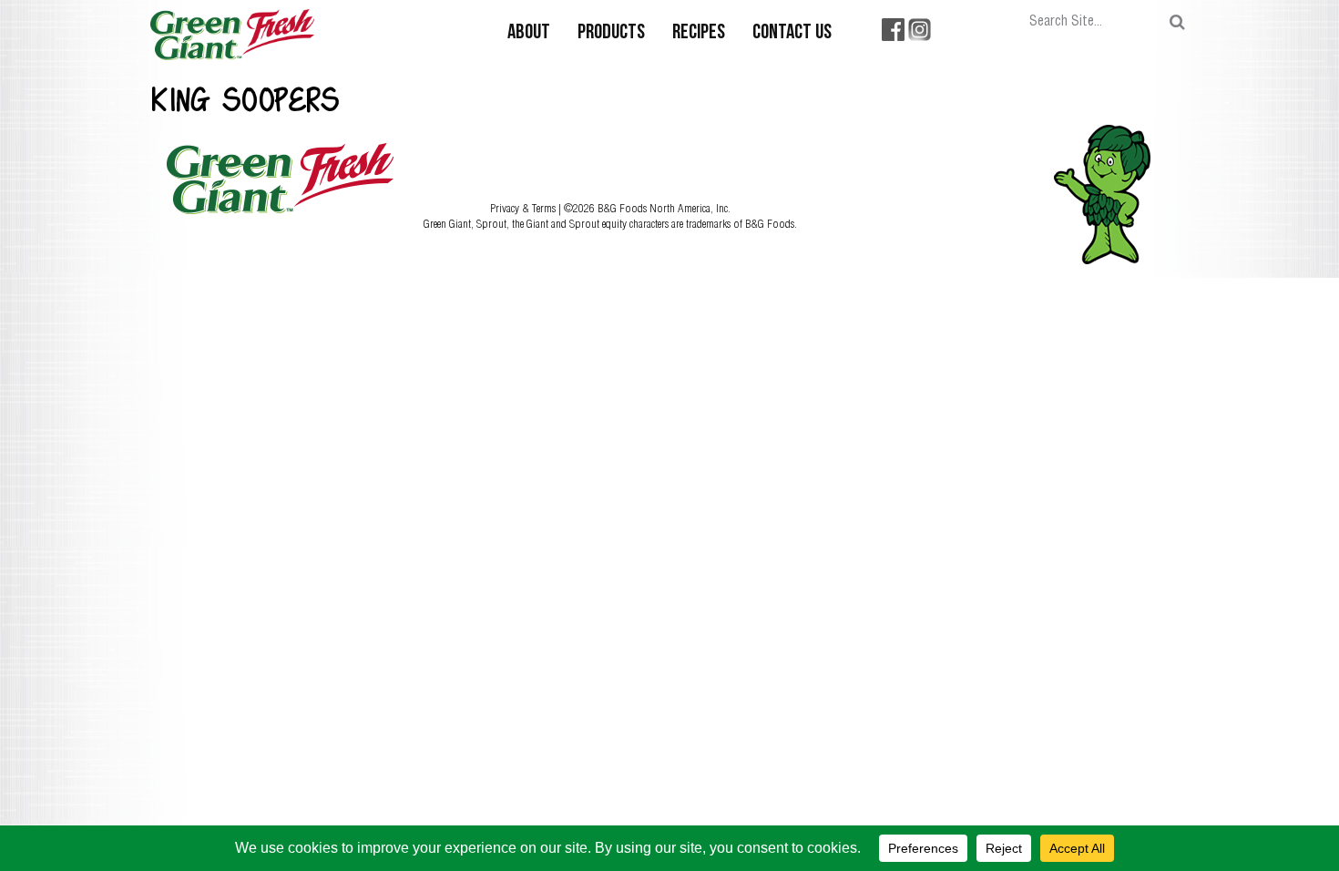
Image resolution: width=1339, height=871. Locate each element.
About (528, 33)
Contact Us (792, 33)
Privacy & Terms (524, 207)
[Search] (1177, 22)
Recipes (698, 33)
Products (611, 33)
